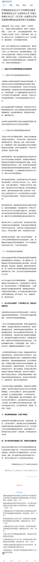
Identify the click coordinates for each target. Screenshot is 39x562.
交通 (31, 5)
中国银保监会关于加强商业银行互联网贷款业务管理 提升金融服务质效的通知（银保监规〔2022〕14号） (20, 513)
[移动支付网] (7, 2)
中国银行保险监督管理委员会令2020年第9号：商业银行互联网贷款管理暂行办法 (19, 546)
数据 (24, 5)
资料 (4, 5)
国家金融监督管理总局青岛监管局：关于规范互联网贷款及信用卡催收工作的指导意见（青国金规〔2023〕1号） (19, 505)
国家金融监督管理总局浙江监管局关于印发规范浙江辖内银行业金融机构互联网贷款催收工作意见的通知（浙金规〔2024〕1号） (19, 497)
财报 (17, 5)
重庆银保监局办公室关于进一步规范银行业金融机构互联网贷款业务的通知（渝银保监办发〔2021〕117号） (20, 520)
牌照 (10, 5)
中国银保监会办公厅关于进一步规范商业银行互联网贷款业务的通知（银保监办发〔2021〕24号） (19, 540)
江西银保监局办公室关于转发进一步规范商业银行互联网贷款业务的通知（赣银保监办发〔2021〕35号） (20, 528)
